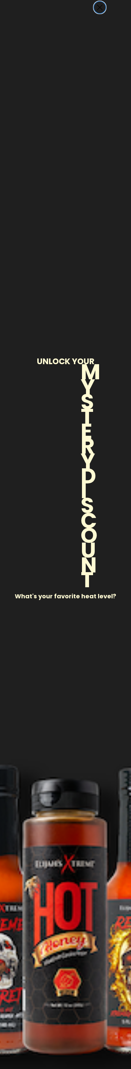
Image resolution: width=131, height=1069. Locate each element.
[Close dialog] (100, 7)
